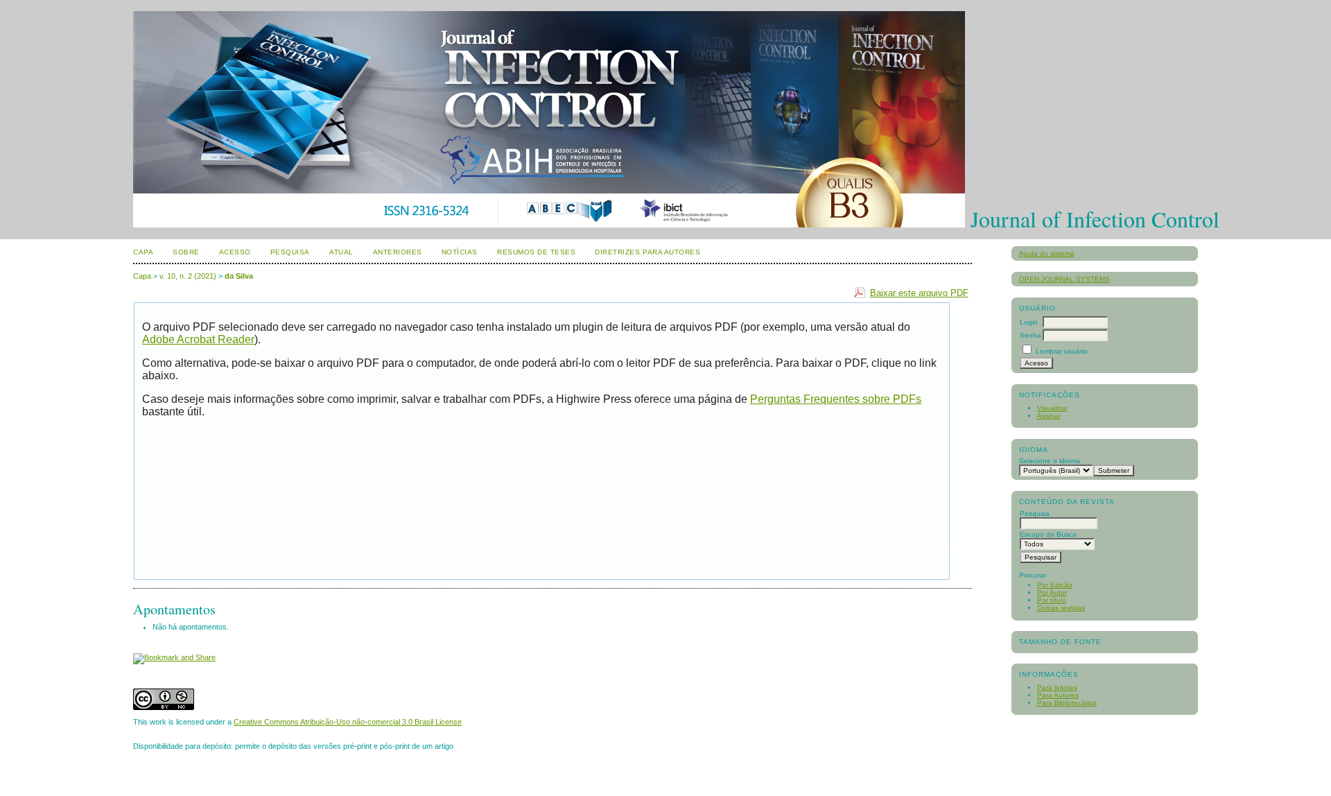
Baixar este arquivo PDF (919, 293)
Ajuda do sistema (1047, 253)
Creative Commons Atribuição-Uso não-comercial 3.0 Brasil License (348, 722)
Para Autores (1058, 695)
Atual (341, 252)
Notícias (460, 252)
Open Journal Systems (1064, 279)
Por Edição (1054, 585)
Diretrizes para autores (647, 252)
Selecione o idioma (1049, 461)
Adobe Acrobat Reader (198, 339)
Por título (1051, 600)
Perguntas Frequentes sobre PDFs (835, 399)
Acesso (235, 252)
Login (1029, 322)
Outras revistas (1061, 608)
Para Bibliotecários (1067, 703)
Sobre (186, 252)
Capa (143, 252)
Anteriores (397, 252)
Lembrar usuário (1062, 351)
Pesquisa (290, 252)
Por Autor (1052, 592)
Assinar (1049, 415)
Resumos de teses (536, 252)
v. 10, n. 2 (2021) (187, 276)
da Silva (239, 276)
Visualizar (1052, 408)
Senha (1030, 335)
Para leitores (1057, 687)
